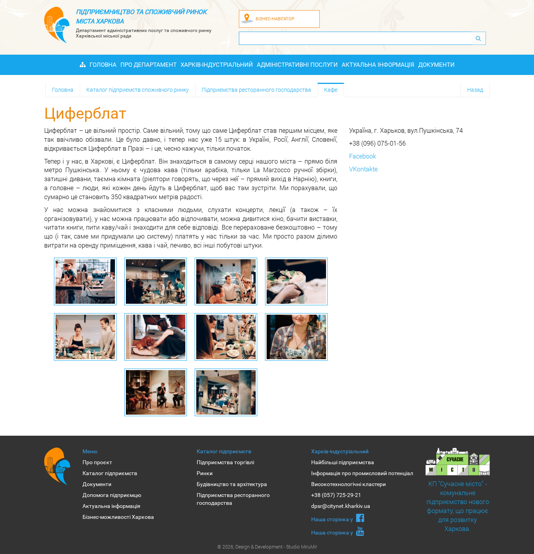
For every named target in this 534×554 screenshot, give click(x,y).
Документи (436, 64)
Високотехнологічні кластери (348, 484)
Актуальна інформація (378, 64)
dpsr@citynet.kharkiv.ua (340, 506)
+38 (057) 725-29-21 (336, 495)
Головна (103, 64)
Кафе (330, 89)
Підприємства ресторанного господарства (256, 89)
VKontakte (363, 169)
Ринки (205, 473)
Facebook (362, 156)
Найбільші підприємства (342, 462)
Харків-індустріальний (217, 64)
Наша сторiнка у (332, 519)
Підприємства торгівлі (225, 462)
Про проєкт (97, 462)
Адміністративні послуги (297, 64)
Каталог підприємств (109, 473)
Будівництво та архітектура (232, 484)
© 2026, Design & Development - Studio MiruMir (267, 546)
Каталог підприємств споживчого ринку (137, 89)
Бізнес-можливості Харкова (118, 517)
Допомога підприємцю (111, 495)
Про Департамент (148, 64)
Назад (475, 89)
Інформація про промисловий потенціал (362, 473)
